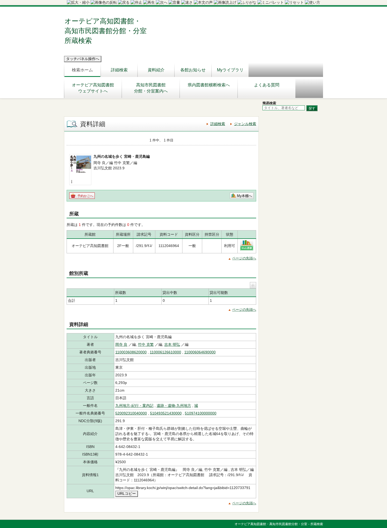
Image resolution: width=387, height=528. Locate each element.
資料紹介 (156, 70)
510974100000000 (200, 413)
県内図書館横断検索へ (209, 85)
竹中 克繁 (146, 344)
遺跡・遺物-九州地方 (174, 405)
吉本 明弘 (172, 344)
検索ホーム (82, 70)
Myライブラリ (230, 70)
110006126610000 (165, 352)
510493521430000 (166, 413)
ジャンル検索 (245, 124)
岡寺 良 (121, 344)
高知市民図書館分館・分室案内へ (151, 88)
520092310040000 (131, 413)
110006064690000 (200, 352)
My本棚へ (244, 196)
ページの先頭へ (244, 258)
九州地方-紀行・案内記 (134, 405)
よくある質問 (266, 85)
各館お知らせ (193, 70)
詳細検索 (119, 70)
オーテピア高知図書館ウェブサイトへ (93, 88)
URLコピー (126, 493)
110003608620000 (131, 352)
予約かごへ (85, 196)
